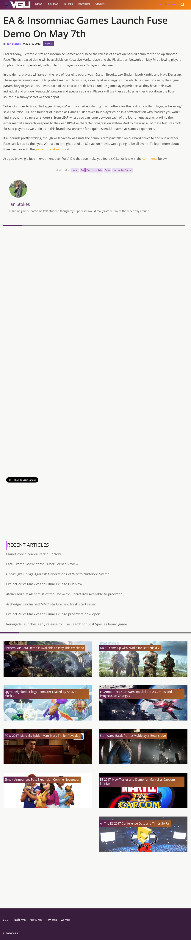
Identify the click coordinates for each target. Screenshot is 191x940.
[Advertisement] (94, 451)
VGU (6, 920)
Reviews (53, 4)
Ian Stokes (14, 43)
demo (75, 170)
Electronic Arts (94, 170)
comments (149, 159)
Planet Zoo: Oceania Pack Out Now (33, 554)
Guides (68, 4)
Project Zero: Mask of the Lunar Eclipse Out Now (44, 584)
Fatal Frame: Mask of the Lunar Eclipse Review (42, 564)
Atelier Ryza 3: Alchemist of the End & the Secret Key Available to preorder (64, 594)
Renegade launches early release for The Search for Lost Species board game (66, 624)
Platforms (19, 920)
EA (82, 170)
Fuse (107, 170)
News (38, 4)
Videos (100, 4)
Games (65, 920)
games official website (50, 149)
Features (84, 4)
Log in (160, 4)
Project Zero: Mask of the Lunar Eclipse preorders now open (53, 614)
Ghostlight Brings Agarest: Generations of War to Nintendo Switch (57, 574)
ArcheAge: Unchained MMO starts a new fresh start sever (51, 604)
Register (172, 4)
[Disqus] (94, 279)
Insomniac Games (122, 170)
